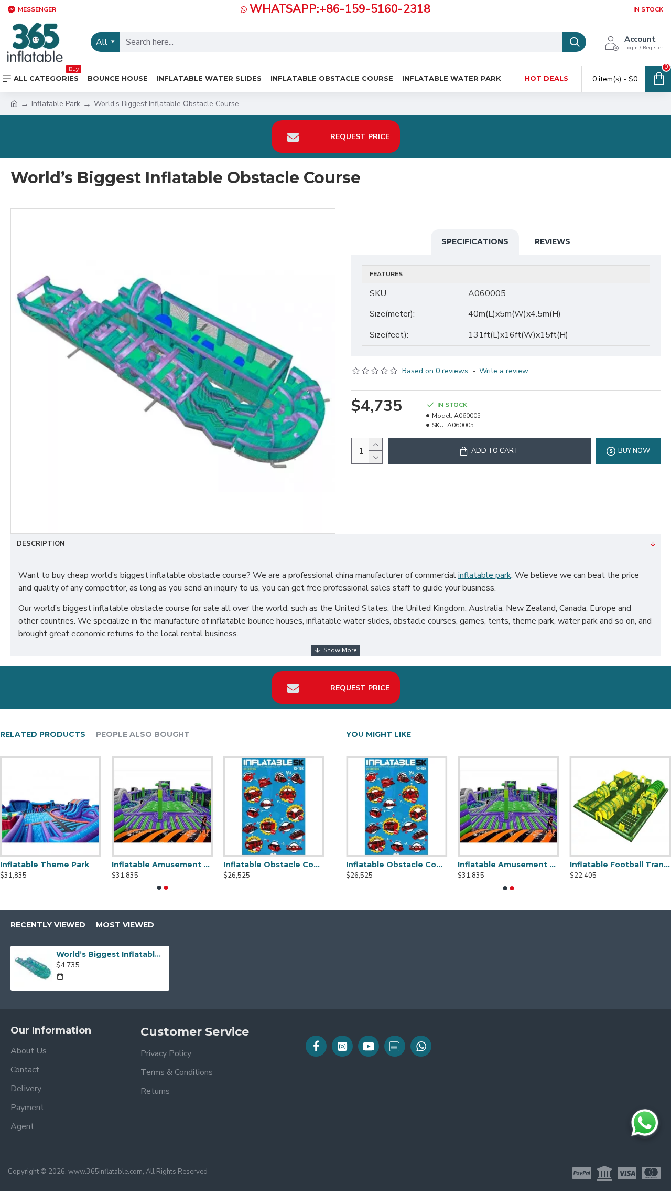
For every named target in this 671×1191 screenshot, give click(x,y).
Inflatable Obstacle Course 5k (575, 864)
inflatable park (484, 575)
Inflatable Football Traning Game (137, 864)
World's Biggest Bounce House (352, 864)
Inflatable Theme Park (242, 864)
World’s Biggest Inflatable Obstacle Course (110, 954)
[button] (159, 888)
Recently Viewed (47, 925)
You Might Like (378, 734)
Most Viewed (125, 925)
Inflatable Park (55, 104)
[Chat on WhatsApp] (645, 1123)
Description (41, 544)
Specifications (474, 241)
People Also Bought (143, 734)
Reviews (552, 241)
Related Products (42, 734)
